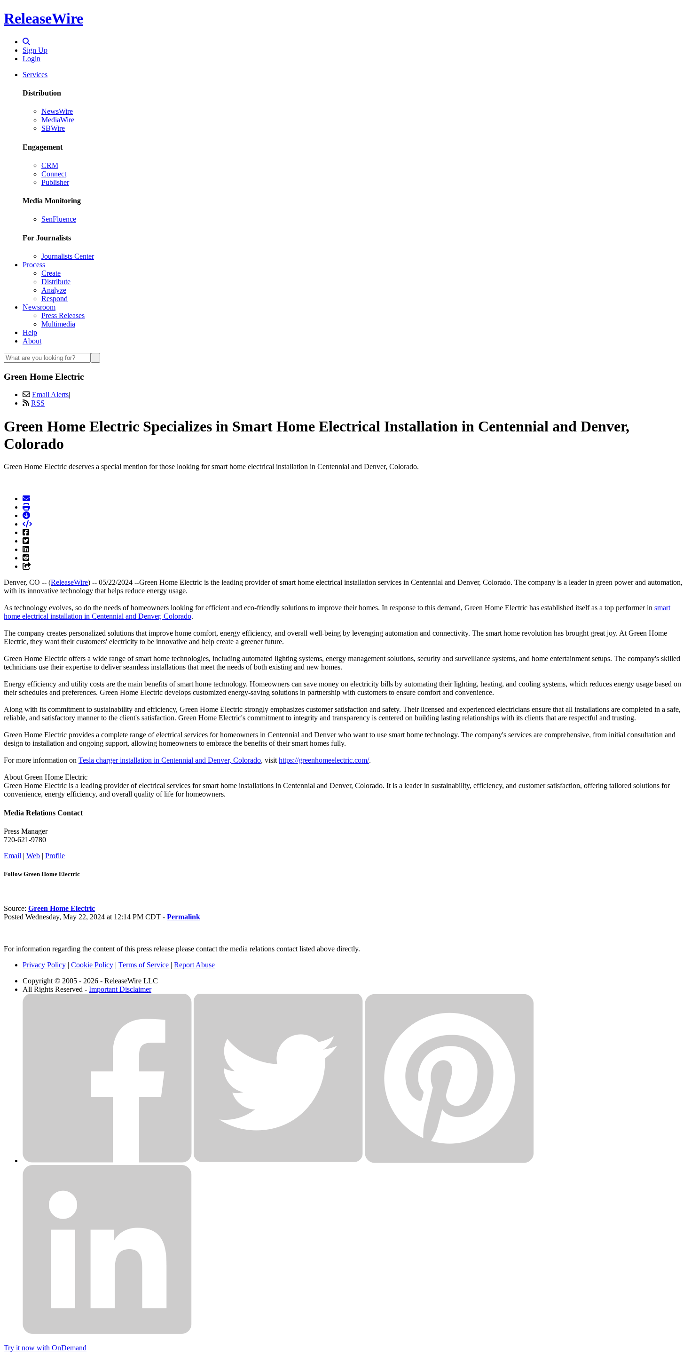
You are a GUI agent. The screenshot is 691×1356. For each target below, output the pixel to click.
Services (35, 75)
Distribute (56, 282)
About (32, 341)
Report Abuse (194, 965)
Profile (55, 856)
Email (12, 856)
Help (30, 332)
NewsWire (57, 111)
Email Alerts (50, 395)
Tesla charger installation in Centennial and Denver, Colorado (170, 760)
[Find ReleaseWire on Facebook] (107, 1161)
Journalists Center (67, 256)
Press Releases (63, 315)
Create (51, 273)
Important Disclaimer (120, 989)
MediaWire (57, 120)
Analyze (53, 290)
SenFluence (58, 219)
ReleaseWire (43, 18)
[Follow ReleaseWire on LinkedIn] (107, 1332)
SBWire (53, 128)
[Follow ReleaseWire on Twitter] (278, 1161)
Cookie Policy (92, 965)
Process (34, 265)
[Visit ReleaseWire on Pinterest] (449, 1161)
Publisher (55, 182)
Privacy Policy (44, 965)
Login (31, 59)
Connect (53, 174)
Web (33, 856)
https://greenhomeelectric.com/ (324, 760)
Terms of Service (143, 965)
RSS (38, 403)
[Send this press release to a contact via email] (26, 499)
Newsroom (39, 307)
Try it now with (45, 1348)
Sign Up (35, 50)
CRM (49, 165)
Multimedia (58, 324)
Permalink (183, 917)
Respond (54, 299)
